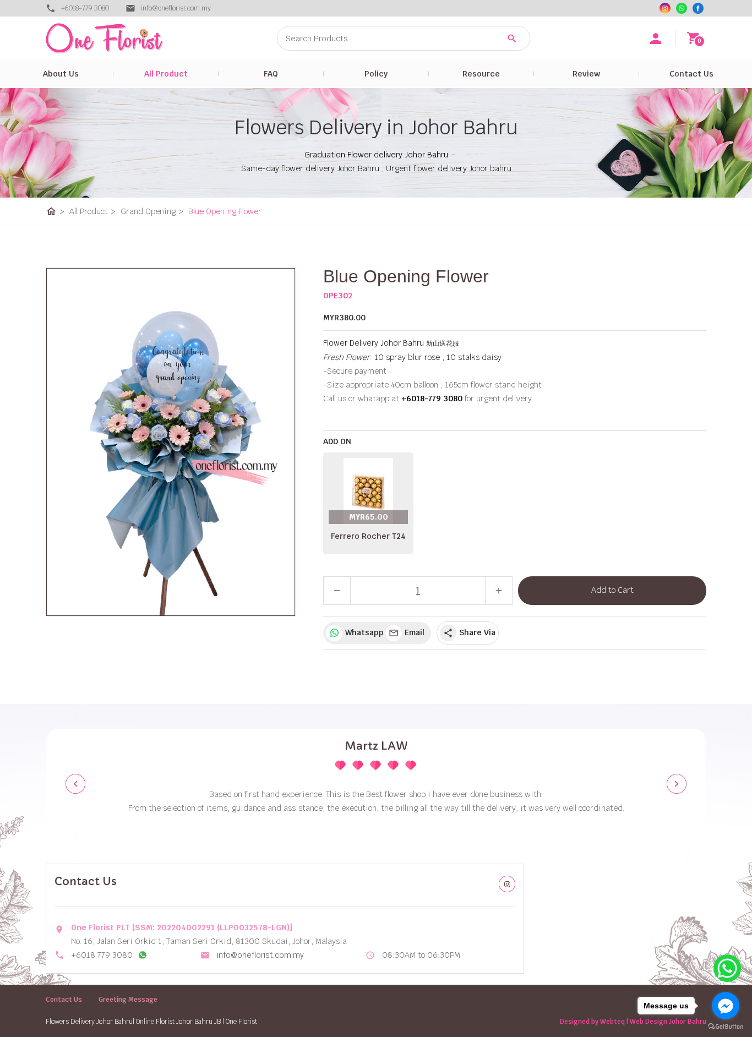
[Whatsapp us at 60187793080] (142, 955)
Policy (376, 74)
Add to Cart (612, 590)
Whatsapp (362, 632)
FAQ (271, 74)
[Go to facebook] (725, 1005)
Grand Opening (152, 211)
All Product (166, 74)
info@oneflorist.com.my (260, 955)
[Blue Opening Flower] (171, 442)
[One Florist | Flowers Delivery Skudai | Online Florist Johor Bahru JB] (128, 38)
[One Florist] (698, 8)
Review (586, 74)
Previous (75, 784)
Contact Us (691, 74)
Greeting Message (128, 999)
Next (676, 784)
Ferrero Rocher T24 (368, 536)
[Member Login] (655, 38)
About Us (61, 74)
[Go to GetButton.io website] (725, 1026)
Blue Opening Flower (224, 211)
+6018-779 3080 (85, 8)
